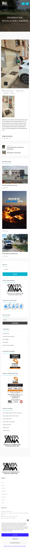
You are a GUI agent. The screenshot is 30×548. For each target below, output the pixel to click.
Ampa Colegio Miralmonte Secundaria (11, 415)
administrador (10, 90)
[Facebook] (2, 138)
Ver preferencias (15, 543)
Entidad (2, 485)
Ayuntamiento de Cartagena (9, 421)
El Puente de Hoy (6, 430)
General (12, 93)
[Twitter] (4, 138)
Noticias (4, 342)
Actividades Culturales (7, 336)
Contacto (3, 500)
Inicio (2, 482)
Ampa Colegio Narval (7, 418)
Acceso (2, 503)
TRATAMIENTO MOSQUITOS (10, 253)
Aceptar (15, 535)
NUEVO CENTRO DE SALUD (9, 185)
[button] (28, 520)
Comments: (6, 93)
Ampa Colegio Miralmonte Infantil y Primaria (12, 413)
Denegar (15, 539)
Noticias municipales (7, 345)
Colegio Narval (6, 427)
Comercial (3, 497)
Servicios (3, 488)
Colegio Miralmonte (7, 424)
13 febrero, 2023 (19, 90)
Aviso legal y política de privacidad (19, 546)
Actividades (5, 333)
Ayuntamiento (4, 494)
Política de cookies (7, 546)
